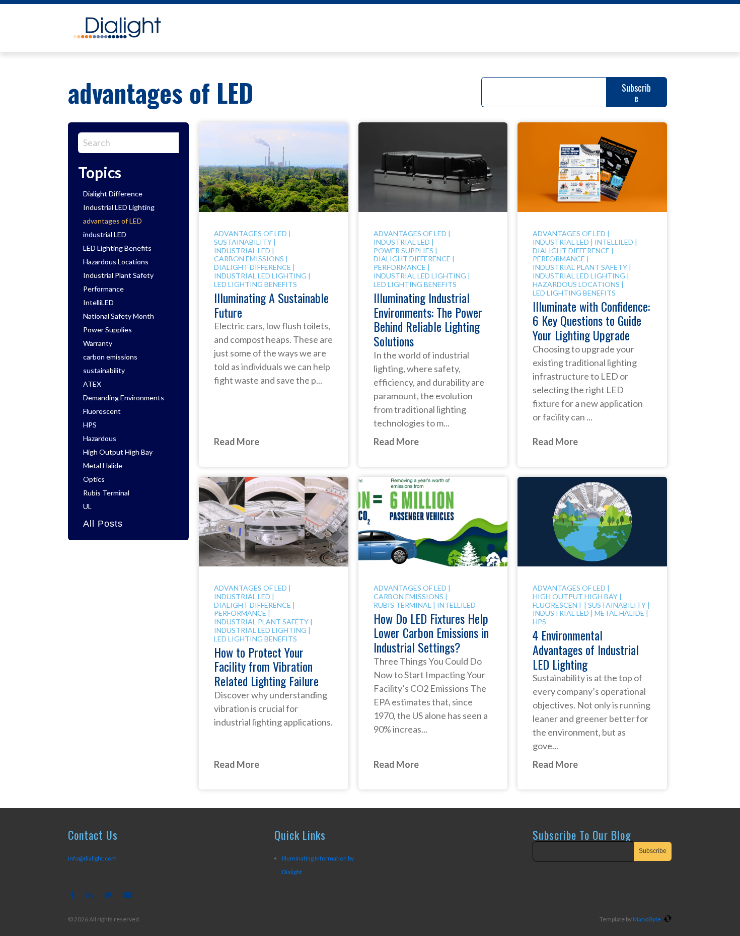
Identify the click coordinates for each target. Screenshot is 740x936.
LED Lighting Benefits (117, 248)
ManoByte (647, 919)
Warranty (97, 343)
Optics (94, 479)
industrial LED (104, 234)
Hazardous (99, 438)
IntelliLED (98, 302)
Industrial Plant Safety (118, 275)
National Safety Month (118, 316)
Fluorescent (102, 411)
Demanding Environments (123, 397)
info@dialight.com (92, 858)
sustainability (104, 370)
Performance (103, 288)
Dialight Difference (112, 193)
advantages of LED (112, 221)
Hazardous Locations (116, 261)
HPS (90, 424)
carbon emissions (110, 356)
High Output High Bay (118, 452)
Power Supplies (107, 329)
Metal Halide (102, 465)
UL (87, 506)
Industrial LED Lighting (119, 207)
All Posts (103, 524)
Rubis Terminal (106, 492)
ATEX (92, 384)
